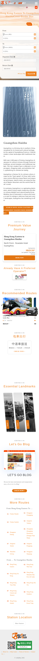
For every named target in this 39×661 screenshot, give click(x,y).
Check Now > (19, 351)
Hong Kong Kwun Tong (30, 602)
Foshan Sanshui (14, 522)
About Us (5, 652)
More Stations (19, 623)
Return (29, 24)
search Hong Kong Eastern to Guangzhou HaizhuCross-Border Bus (18, 210)
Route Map (22, 73)
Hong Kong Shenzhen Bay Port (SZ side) (31, 575)
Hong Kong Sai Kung (14, 575)
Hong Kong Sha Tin (31, 584)
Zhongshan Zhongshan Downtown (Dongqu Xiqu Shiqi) (31, 533)
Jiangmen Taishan (29, 522)
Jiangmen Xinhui (12, 545)
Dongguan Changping (30, 514)
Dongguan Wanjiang (29, 553)
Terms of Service (24, 652)
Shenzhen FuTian (12, 553)
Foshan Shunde (14, 514)
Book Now (20, 258)
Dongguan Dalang (13, 533)
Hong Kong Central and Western (13, 593)
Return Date (6, 65)
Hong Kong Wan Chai (30, 565)
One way (35, 24)
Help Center (13, 652)
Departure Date (8, 57)
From (4, 31)
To (3, 44)
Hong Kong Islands (13, 602)
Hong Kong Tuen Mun (13, 584)
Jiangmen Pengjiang (29, 545)
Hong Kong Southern (30, 593)
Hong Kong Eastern (13, 565)
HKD (21, 7)
